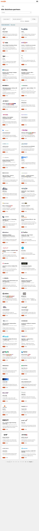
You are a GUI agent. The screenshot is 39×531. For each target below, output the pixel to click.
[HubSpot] (3, 1)
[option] (6, 19)
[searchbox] (16, 12)
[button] (10, 33)
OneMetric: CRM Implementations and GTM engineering (10, 281)
